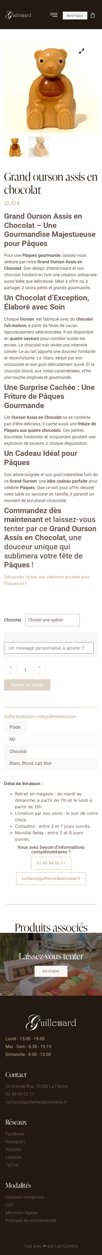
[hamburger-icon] (54, 15)
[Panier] (93, 14)
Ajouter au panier (27, 684)
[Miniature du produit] (81, 51)
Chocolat (12, 620)
